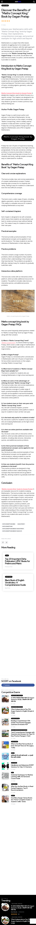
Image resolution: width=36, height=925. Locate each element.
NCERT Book (5, 5)
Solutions (14, 762)
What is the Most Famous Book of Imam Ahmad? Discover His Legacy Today (22, 745)
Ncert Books (14, 912)
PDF (12, 772)
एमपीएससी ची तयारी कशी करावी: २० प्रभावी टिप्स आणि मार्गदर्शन (22, 756)
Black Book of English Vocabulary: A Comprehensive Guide (15, 582)
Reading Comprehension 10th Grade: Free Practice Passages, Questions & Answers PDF (21, 722)
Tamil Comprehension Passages (19, 730)
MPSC (13, 753)
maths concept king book (8, 524)
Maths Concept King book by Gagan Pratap (16, 93)
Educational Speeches (17, 695)
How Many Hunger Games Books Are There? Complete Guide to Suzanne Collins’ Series (21, 799)
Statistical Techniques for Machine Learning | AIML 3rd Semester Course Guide (22, 776)
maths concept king (7, 526)
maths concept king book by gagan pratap (13, 528)
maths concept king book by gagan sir (12, 531)
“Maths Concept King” (8, 343)
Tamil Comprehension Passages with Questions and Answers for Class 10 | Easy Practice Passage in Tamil (23, 734)
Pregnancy (14, 784)
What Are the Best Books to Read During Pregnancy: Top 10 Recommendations (22, 788)
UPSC (7, 555)
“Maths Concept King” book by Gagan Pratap (17, 489)
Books (13, 795)
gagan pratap (21, 524)
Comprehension (15, 718)
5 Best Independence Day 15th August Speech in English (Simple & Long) (22, 711)
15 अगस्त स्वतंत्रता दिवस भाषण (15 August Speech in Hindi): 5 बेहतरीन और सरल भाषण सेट (22, 699)
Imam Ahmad (14, 741)
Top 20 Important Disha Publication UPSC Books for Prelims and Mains (17, 561)
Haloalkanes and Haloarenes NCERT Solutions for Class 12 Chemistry (22, 766)
